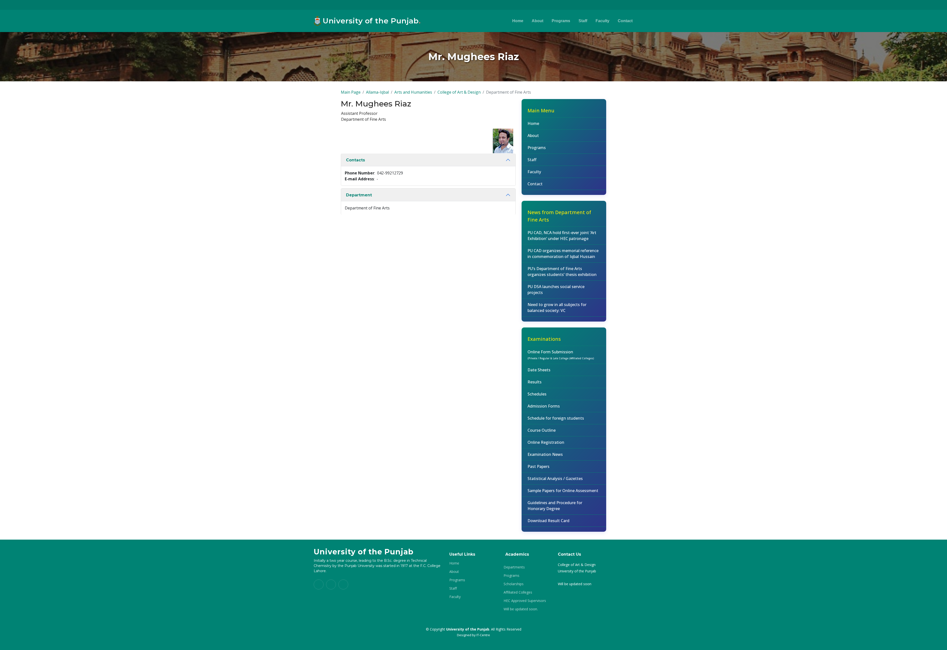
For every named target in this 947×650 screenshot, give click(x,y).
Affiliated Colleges (518, 592)
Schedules (537, 394)
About (537, 21)
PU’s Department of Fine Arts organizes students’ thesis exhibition (562, 271)
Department (359, 195)
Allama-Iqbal (377, 92)
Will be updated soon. (521, 609)
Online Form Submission (561, 354)
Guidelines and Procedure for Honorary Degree (555, 505)
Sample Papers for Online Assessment (563, 490)
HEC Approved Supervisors (525, 600)
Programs (561, 21)
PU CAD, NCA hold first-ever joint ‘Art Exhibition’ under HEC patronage (562, 235)
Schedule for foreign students (556, 418)
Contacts (355, 160)
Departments (514, 567)
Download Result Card (548, 520)
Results (535, 382)
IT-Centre (483, 635)
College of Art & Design (459, 92)
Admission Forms (544, 406)
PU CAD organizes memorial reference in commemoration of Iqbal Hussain (563, 253)
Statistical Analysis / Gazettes (555, 478)
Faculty (602, 21)
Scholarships (514, 584)
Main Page (351, 92)
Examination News (545, 454)
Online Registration (546, 442)
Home (517, 21)
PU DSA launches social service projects (556, 289)
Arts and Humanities (413, 92)
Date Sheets (539, 370)
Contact (625, 21)
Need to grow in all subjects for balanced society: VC (557, 307)
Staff (583, 21)
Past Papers (538, 466)
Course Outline (542, 430)
